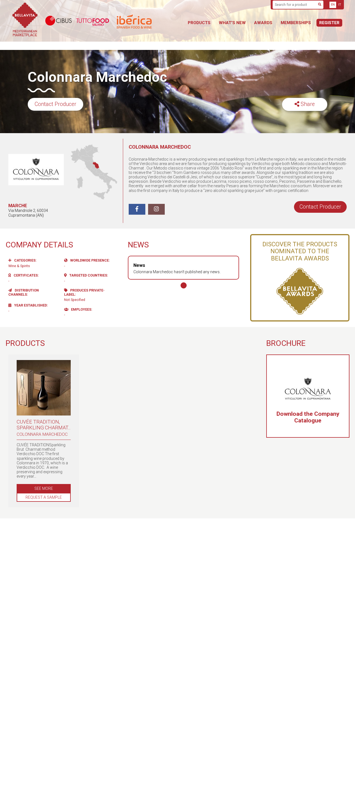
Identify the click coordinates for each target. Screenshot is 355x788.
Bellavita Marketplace (25, 20)
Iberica (148, 21)
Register (329, 22)
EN (333, 4)
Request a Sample (44, 497)
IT (339, 4)
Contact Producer (55, 104)
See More (43, 488)
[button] (184, 285)
